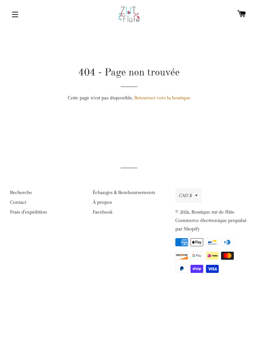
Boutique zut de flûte (212, 212)
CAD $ (185, 195)
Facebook (103, 212)
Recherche (21, 192)
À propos (102, 202)
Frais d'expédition (28, 212)
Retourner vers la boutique (162, 98)
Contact (18, 202)
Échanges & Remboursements (124, 192)
